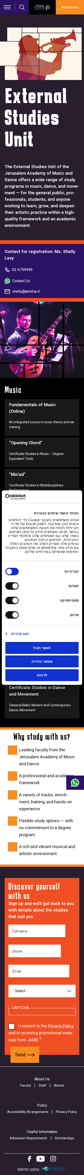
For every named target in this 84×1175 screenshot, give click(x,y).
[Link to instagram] (53, 1159)
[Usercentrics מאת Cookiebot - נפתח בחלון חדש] (24, 497)
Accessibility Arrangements (27, 1111)
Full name (20, 931)
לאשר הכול (42, 648)
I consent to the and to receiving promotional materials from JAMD (41, 1033)
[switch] (13, 586)
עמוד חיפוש (22, 7)
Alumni (59, 1085)
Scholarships (64, 1138)
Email (16, 971)
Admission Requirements (28, 1138)
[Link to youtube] (40, 1159)
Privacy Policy (61, 1026)
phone (17, 951)
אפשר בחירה (42, 661)
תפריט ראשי (7, 7)
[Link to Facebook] (29, 1159)
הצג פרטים (20, 634)
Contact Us (21, 281)
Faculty (25, 1085)
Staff (42, 1085)
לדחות (42, 675)
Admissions (69, 7)
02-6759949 (22, 270)
